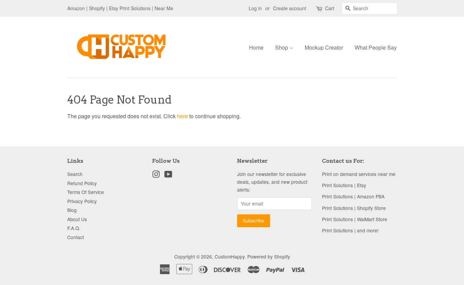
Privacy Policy (82, 201)
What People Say (376, 47)
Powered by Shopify (268, 256)
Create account (289, 8)
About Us (77, 219)
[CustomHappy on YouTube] (168, 175)
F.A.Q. (74, 228)
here (182, 116)
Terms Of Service (85, 192)
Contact (75, 237)
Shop (282, 47)
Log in (255, 8)
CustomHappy (230, 256)
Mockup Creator (324, 47)
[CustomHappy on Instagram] (156, 175)
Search (75, 174)
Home (256, 47)
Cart (329, 8)
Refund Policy (82, 183)
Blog (72, 210)
